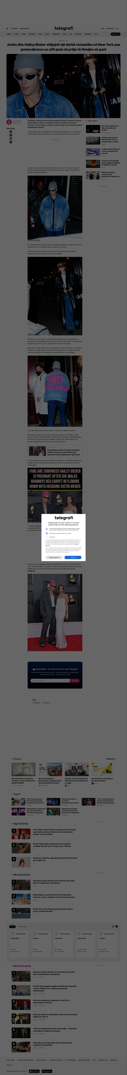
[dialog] (63, 537)
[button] (63, 537)
